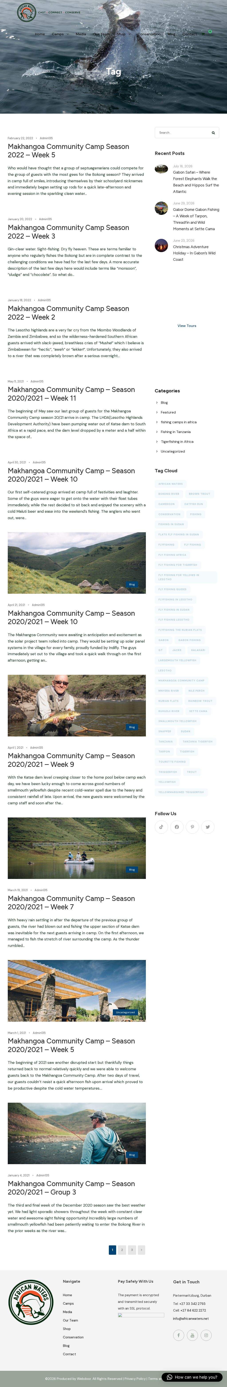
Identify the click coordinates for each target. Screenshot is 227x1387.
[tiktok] (161, 827)
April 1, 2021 (15, 748)
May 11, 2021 (16, 381)
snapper (165, 731)
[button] (192, 1377)
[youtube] (192, 1335)
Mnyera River (169, 690)
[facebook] (177, 827)
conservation (169, 514)
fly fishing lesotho (174, 619)
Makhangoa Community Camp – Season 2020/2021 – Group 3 (71, 1187)
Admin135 (46, 138)
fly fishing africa (172, 554)
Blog (171, 34)
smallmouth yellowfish (178, 721)
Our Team (101, 34)
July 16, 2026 (182, 166)
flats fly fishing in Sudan (179, 534)
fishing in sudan (171, 524)
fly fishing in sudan (174, 609)
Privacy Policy (135, 1379)
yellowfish (167, 782)
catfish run (193, 504)
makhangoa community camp (182, 680)
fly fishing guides (173, 589)
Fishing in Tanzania (176, 431)
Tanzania (166, 741)
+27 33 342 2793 (192, 1304)
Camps (58, 34)
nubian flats (169, 700)
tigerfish (187, 751)
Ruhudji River (169, 711)
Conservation (149, 34)
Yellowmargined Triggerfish (181, 792)
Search (214, 133)
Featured (168, 412)
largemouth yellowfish (177, 660)
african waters (171, 483)
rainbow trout (200, 700)
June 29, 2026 (183, 203)
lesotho (165, 670)
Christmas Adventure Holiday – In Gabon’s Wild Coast (194, 253)
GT (161, 650)
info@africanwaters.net (191, 1318)
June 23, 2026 (183, 240)
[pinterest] (192, 827)
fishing (196, 514)
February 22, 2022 (20, 138)
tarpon (164, 751)
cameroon (167, 504)
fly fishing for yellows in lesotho (179, 577)
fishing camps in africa (179, 422)
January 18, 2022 (19, 300)
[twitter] (208, 827)
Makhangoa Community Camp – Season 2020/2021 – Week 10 (71, 475)
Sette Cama (198, 711)
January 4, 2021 (18, 1175)
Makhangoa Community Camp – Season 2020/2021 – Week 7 (71, 902)
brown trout (199, 493)
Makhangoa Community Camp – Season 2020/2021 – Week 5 (71, 1045)
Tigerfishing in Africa (177, 441)
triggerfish (168, 772)
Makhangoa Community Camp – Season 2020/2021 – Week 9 (71, 760)
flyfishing (166, 544)
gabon (164, 640)
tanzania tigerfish (198, 741)
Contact (189, 34)
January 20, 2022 (20, 219)
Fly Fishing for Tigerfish (178, 564)
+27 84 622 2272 (193, 1310)
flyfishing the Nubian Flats (180, 629)
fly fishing (192, 544)
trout (192, 772)
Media (81, 34)
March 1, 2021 (17, 1033)
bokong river (169, 493)
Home (40, 34)
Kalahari (198, 650)
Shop (121, 34)
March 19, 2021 (18, 890)
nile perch (197, 690)
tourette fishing (172, 761)
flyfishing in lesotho (175, 599)
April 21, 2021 (16, 605)
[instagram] (206, 1335)
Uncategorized (125, 1012)
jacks (177, 650)
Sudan (185, 731)
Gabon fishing (189, 640)
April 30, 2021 (17, 462)
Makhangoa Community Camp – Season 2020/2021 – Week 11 (71, 393)
